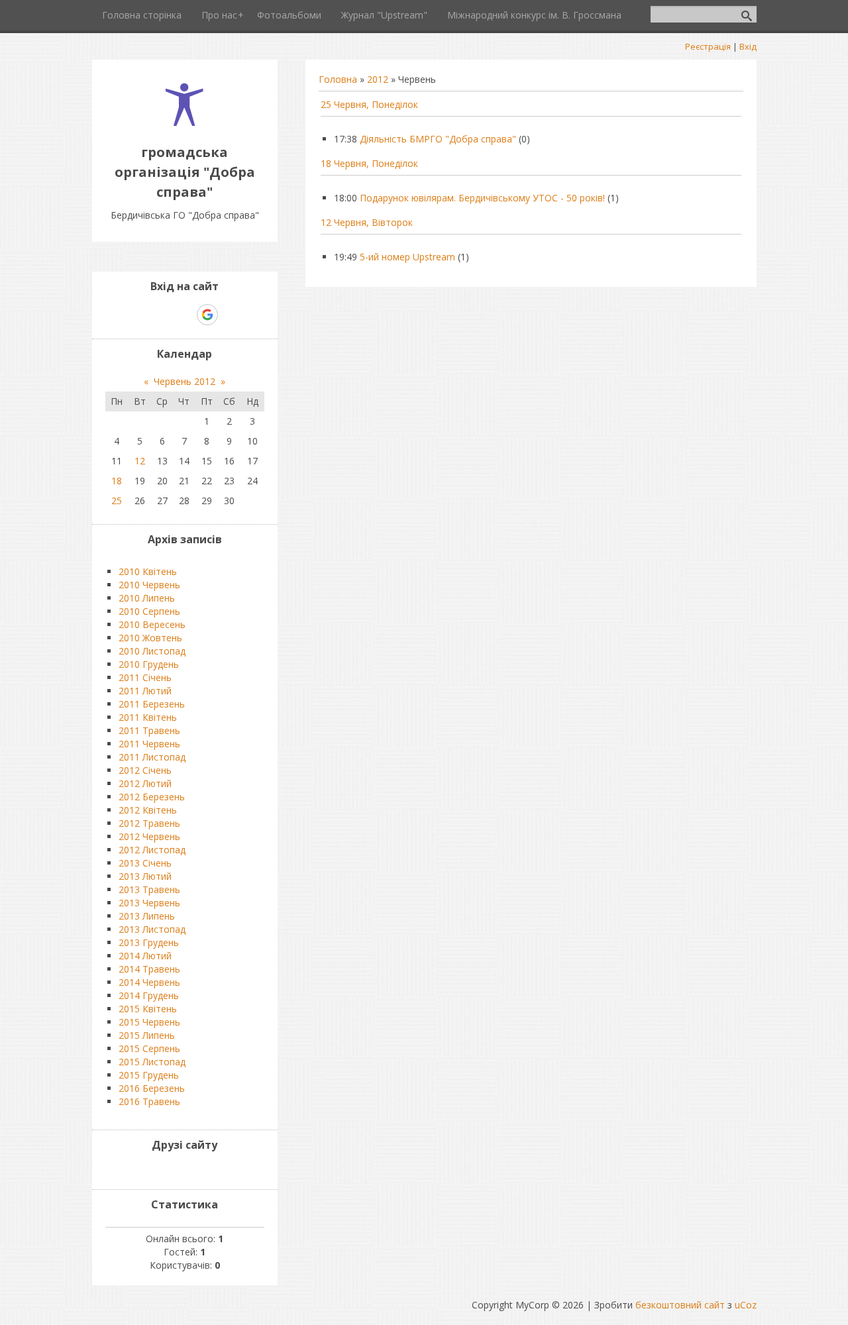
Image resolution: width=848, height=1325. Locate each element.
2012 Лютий (145, 783)
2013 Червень (149, 902)
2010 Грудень (149, 664)
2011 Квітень (148, 717)
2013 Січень (145, 863)
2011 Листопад (152, 757)
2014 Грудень (149, 995)
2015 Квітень (148, 1008)
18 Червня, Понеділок (369, 163)
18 (116, 480)
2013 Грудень (149, 942)
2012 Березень (152, 796)
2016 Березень (152, 1088)
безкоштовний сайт (680, 1304)
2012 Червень (149, 836)
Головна (338, 79)
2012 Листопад (152, 849)
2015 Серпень (149, 1048)
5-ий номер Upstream (407, 256)
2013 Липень (147, 916)
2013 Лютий (145, 876)
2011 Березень (152, 704)
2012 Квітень (148, 810)
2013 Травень (149, 889)
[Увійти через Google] (207, 314)
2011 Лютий (145, 690)
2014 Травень (149, 969)
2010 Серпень (149, 611)
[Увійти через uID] (162, 315)
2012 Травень (149, 823)
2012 (377, 79)
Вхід (748, 46)
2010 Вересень (152, 624)
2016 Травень (149, 1101)
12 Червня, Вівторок (367, 222)
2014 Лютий (145, 955)
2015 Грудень (149, 1075)
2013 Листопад (152, 929)
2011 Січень (145, 677)
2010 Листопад (152, 651)
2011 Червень (149, 743)
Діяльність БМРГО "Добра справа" (438, 138)
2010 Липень (147, 598)
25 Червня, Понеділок (369, 104)
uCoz (746, 1304)
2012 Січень (145, 770)
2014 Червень (149, 982)
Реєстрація (708, 46)
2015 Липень (147, 1035)
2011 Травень (149, 730)
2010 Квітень (148, 571)
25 (116, 500)
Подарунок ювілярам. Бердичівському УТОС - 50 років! (482, 197)
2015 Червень (149, 1022)
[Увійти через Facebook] (184, 315)
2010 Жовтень (150, 637)
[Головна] (184, 122)
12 (139, 460)
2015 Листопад (152, 1061)
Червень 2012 (184, 381)
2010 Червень (149, 584)
